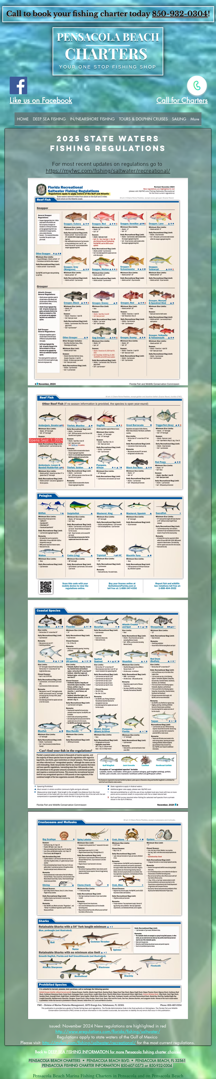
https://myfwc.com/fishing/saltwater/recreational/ (108, 171)
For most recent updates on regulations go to (108, 164)
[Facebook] (18, 85)
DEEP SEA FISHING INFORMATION (79, 1051)
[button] (49, 120)
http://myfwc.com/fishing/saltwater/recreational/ (89, 1042)
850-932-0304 (180, 13)
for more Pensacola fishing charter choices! (145, 1051)
